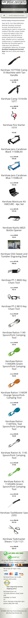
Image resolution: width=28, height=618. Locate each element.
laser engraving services (15, 587)
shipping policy (12, 589)
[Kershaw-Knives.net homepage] (3, 15)
